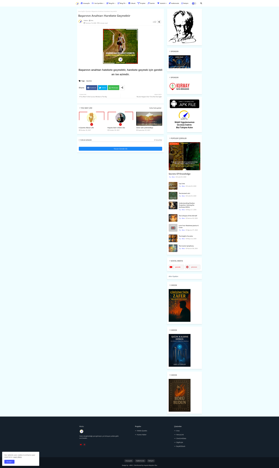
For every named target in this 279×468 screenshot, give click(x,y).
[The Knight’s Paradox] (173, 238)
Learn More (17, 457)
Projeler (142, 3)
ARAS (131, 465)
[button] (201, 3)
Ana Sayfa (81, 11)
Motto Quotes (142, 431)
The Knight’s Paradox (186, 236)
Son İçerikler (98, 3)
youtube (177, 267)
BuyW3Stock (180, 446)
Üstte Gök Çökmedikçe (144, 128)
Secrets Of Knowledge (180, 173)
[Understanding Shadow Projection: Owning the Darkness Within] (173, 205)
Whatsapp (114, 88)
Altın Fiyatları (173, 276)
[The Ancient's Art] (173, 195)
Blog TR (122, 3)
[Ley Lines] (173, 186)
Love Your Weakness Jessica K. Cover (189, 226)
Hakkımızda (175, 3)
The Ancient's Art (184, 193)
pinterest (194, 267)
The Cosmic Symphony (186, 246)
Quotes (88, 11)
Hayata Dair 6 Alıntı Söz (116, 128)
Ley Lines (182, 183)
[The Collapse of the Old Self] (173, 218)
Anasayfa (86, 3)
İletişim (185, 3)
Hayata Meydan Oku (150, 465)
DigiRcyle (179, 442)
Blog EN (111, 3)
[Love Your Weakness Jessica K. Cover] (173, 228)
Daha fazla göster (155, 108)
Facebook (93, 88)
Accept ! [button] (9, 462)
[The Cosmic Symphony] (173, 248)
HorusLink (180, 435)
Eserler (152, 3)
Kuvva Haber (141, 435)
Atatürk (162, 3)
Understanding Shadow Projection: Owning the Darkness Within (187, 205)
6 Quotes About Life (86, 128)
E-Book (132, 3)
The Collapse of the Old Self (188, 216)
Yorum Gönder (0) (120, 149)
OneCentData (181, 438)
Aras (178, 431)
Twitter (104, 88)
